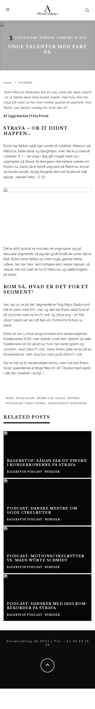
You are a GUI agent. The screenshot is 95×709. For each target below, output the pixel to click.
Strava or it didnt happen (26, 403)
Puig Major (26, 398)
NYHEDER (47, 38)
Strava (74, 398)
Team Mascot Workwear (21, 92)
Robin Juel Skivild (52, 398)
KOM (11, 398)
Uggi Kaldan (26, 38)
